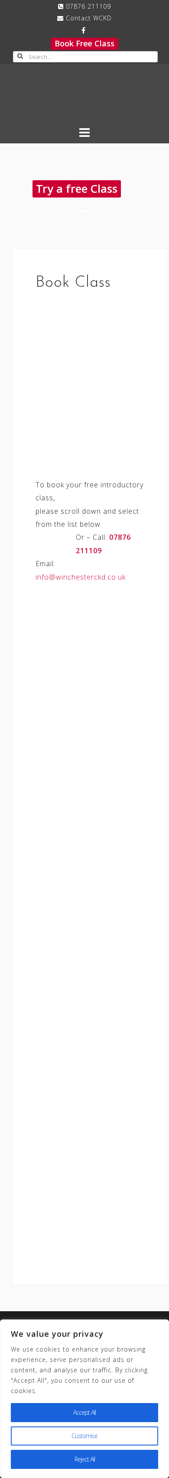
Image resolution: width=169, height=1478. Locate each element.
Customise (85, 1436)
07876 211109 (88, 6)
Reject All (85, 1459)
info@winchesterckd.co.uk (81, 577)
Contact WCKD (89, 18)
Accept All (84, 1412)
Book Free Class (84, 43)
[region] (84, 1398)
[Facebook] (83, 30)
